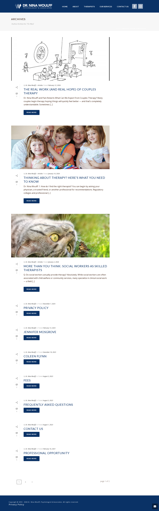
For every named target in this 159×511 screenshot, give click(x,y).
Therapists (89, 6)
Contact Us (122, 6)
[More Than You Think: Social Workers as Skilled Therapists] (60, 235)
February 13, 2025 (49, 328)
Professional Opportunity (47, 453)
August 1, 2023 (48, 425)
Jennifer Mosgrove (40, 332)
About (76, 6)
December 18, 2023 (49, 352)
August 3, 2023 (48, 376)
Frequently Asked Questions (48, 404)
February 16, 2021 (49, 449)
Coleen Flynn (35, 356)
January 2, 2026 (53, 262)
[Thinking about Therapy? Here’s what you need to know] (60, 147)
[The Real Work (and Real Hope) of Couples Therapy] (60, 59)
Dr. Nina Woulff (31, 85)
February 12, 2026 (54, 85)
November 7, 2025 (49, 304)
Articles (40, 85)
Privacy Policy (36, 308)
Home (65, 6)
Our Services (106, 6)
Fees (27, 380)
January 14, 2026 (54, 174)
